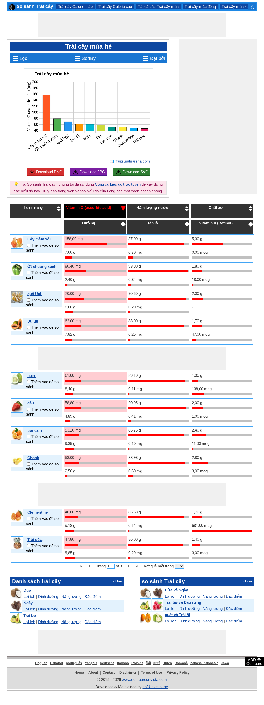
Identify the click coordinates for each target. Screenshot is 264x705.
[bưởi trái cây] (17, 379)
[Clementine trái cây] (17, 515)
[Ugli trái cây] (17, 297)
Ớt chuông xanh (41, 266)
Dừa (27, 590)
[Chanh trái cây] (17, 461)
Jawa (225, 663)
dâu (30, 403)
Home (79, 673)
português (74, 663)
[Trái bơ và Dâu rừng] (151, 606)
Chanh (33, 458)
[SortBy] (123, 208)
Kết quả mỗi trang (159, 566)
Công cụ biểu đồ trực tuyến (118, 184)
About (93, 673)
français (91, 663)
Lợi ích (29, 596)
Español (56, 663)
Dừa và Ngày (176, 590)
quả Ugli (34, 294)
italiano (123, 663)
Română (181, 663)
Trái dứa (34, 539)
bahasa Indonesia (204, 663)
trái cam (34, 430)
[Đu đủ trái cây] (17, 324)
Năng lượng (71, 596)
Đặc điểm (93, 596)
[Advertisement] (132, 25)
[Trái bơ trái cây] (16, 618)
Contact (109, 673)
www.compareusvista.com (144, 679)
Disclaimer (127, 673)
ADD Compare (254, 661)
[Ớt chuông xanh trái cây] (17, 269)
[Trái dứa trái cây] (17, 543)
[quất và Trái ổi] (151, 618)
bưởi (31, 375)
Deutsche (107, 663)
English (41, 663)
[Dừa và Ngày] (151, 593)
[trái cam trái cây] (17, 433)
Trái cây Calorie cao (115, 6)
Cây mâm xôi (39, 239)
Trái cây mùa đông (200, 6)
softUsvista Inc (155, 687)
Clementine (37, 512)
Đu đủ (32, 321)
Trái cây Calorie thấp (75, 6)
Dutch (167, 663)
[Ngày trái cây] (16, 606)
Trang (101, 566)
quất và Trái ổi (177, 615)
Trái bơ (29, 615)
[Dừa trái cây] (16, 593)
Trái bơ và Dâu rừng (183, 602)
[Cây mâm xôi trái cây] (17, 242)
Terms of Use (151, 673)
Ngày (28, 603)
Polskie (137, 663)
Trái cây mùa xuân (237, 6)
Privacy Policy (178, 673)
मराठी (156, 663)
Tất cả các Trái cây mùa (158, 6)
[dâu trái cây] (17, 406)
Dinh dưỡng (48, 596)
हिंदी (148, 663)
